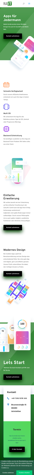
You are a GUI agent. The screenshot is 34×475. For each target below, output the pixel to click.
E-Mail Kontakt (17, 449)
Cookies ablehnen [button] (8, 472)
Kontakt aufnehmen (12, 227)
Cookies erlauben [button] (24, 472)
